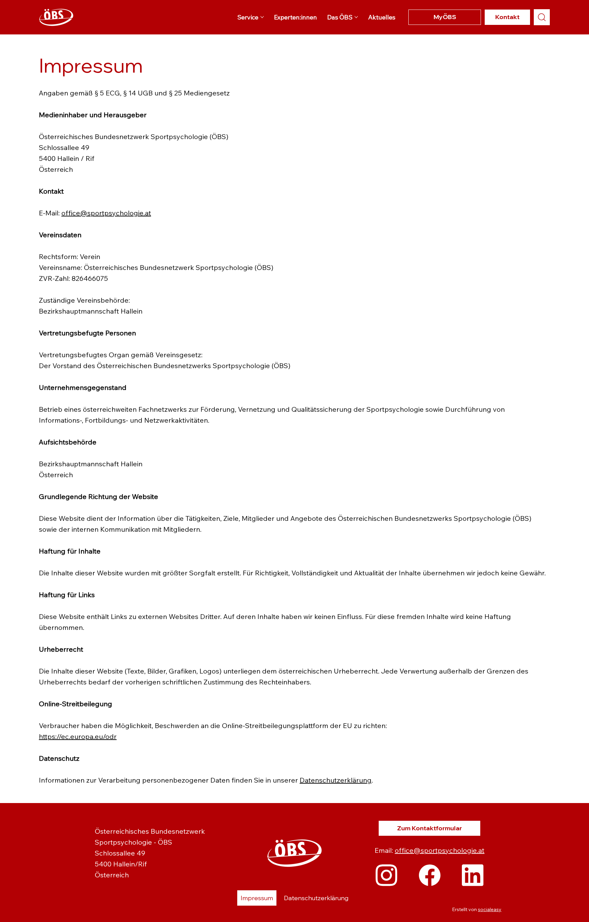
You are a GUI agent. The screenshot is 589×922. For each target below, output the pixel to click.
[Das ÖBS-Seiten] (356, 17)
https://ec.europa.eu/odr (78, 736)
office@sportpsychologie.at (106, 213)
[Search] (542, 17)
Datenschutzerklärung (336, 780)
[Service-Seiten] (262, 17)
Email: (385, 850)
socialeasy (489, 909)
